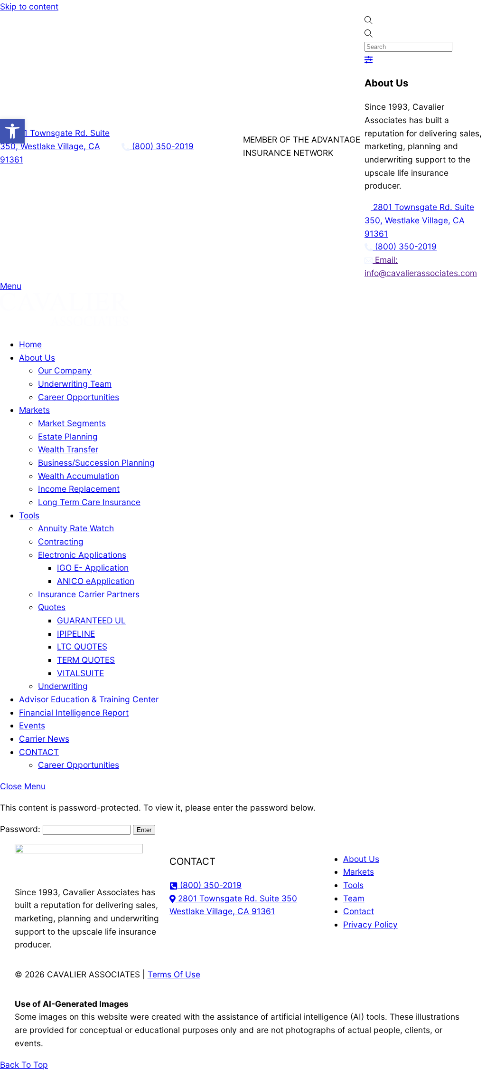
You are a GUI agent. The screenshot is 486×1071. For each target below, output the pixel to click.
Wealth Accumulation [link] (78, 476)
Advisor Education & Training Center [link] (89, 699)
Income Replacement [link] (79, 489)
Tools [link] (29, 515)
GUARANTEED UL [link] (91, 620)
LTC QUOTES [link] (82, 646)
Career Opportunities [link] (78, 397)
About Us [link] (37, 358)
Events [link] (32, 725)
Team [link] (353, 898)
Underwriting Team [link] (75, 384)
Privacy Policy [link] (370, 924)
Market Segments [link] (72, 423)
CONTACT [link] (39, 752)
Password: (21, 829)
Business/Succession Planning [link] (96, 463)
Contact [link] (358, 911)
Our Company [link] (65, 370)
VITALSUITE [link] (80, 673)
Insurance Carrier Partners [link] (89, 594)
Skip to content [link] (29, 6)
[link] (12, 131)
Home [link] (30, 344)
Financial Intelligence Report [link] (74, 712)
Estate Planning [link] (68, 436)
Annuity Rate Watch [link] (76, 528)
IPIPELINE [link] (76, 634)
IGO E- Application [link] (93, 568)
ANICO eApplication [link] (95, 581)
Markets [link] (34, 410)
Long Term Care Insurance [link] (89, 502)
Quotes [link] (51, 607)
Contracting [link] (61, 541)
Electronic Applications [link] (82, 555)
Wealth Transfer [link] (68, 449)
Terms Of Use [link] (174, 974)
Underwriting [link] (63, 686)
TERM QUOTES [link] (86, 660)
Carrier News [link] (44, 739)
